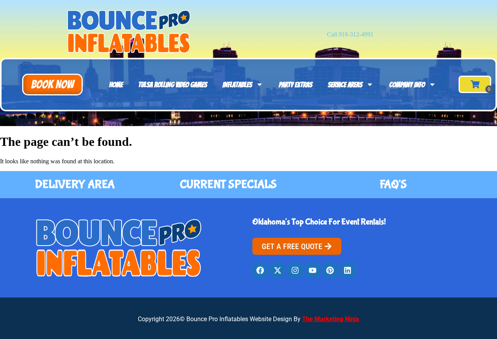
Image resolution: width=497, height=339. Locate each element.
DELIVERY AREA (75, 184)
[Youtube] (312, 270)
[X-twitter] (277, 270)
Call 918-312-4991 (350, 34)
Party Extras (295, 84)
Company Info (407, 84)
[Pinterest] (330, 270)
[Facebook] (260, 270)
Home (116, 84)
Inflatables (237, 84)
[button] (52, 84)
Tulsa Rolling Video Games (172, 84)
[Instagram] (295, 270)
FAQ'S (393, 184)
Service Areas (345, 84)
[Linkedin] (347, 270)
